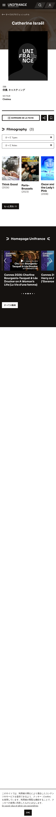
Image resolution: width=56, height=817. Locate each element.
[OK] (28, 812)
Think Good (10, 184)
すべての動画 (10, 305)
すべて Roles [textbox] (11, 145)
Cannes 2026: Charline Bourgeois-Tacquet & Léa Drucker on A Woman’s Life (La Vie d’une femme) (18, 279)
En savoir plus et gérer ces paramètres (20, 805)
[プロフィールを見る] (49, 5)
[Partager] (44, 118)
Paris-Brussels (27, 187)
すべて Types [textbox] (11, 137)
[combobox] (28, 138)
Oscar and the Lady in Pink (48, 188)
